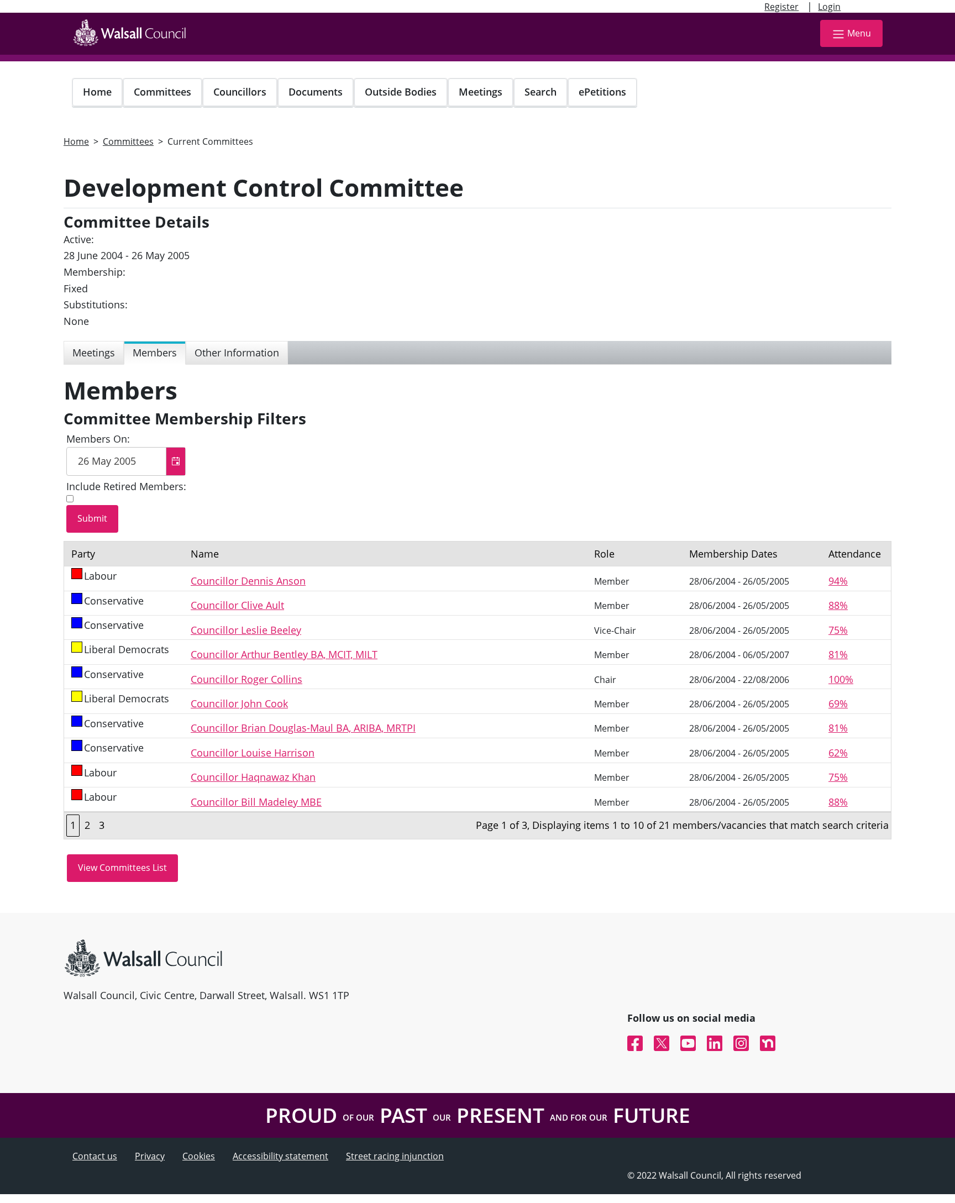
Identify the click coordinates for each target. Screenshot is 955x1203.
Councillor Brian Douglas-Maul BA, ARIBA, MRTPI (303, 727)
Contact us (94, 1156)
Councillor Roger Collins (246, 679)
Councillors (239, 91)
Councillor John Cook (239, 703)
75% (838, 630)
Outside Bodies (401, 91)
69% (838, 703)
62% (838, 752)
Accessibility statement (280, 1156)
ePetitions (602, 91)
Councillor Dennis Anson (248, 580)
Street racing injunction (395, 1156)
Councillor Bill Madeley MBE (256, 801)
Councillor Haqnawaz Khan (253, 777)
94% (838, 580)
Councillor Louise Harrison (252, 752)
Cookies (198, 1156)
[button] (175, 461)
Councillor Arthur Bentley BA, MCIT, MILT (284, 654)
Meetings (480, 91)
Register (781, 7)
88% (838, 605)
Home (97, 91)
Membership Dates (733, 553)
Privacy (150, 1156)
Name (205, 553)
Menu (859, 33)
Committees (162, 91)
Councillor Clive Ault (237, 605)
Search (540, 91)
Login (829, 7)
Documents (315, 91)
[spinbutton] (126, 461)
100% (840, 679)
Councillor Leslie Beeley (246, 630)
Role (604, 553)
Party (83, 553)
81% (838, 654)
